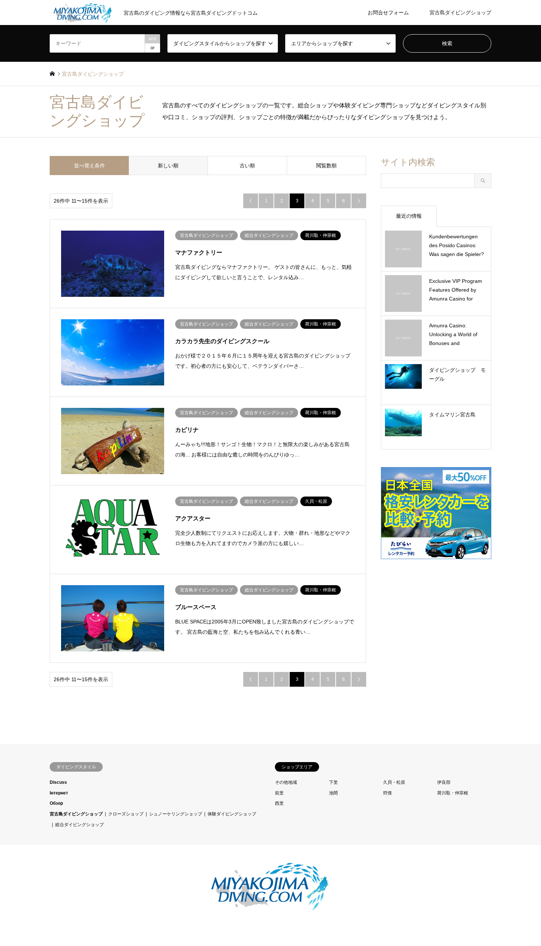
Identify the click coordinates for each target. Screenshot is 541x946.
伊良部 (443, 782)
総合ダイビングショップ (79, 824)
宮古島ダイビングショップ (460, 12)
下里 (333, 782)
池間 (333, 793)
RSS (60, 894)
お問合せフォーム (388, 12)
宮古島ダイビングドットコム (419, 895)
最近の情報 (409, 216)
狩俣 (387, 793)
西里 (279, 803)
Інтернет (59, 793)
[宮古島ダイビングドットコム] (271, 908)
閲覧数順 (326, 165)
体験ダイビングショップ (232, 814)
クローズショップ (126, 814)
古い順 (247, 165)
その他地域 (286, 782)
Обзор (56, 803)
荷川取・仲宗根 (452, 793)
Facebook (52, 894)
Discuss (58, 782)
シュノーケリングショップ (175, 814)
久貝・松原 (394, 782)
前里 (279, 793)
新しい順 (168, 165)
